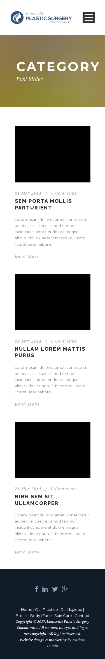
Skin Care (63, 615)
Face (47, 615)
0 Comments (64, 193)
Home (26, 609)
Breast (22, 615)
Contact (81, 615)
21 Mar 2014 (28, 193)
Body (35, 615)
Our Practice (46, 609)
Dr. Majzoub (71, 609)
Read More (27, 256)
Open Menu (89, 17)
